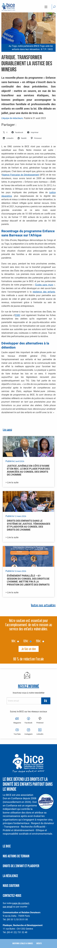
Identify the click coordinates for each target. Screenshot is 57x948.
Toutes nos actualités (43, 606)
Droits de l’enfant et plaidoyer (21, 866)
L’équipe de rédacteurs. (12, 118)
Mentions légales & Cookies (22, 943)
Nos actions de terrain (16, 856)
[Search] (54, 7)
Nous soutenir (11, 886)
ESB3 (17, 315)
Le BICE (7, 846)
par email (7, 906)
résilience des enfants (44, 291)
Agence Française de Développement (20, 174)
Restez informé (28, 686)
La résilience (10, 876)
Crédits (39, 943)
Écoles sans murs (44, 284)
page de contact (20, 903)
